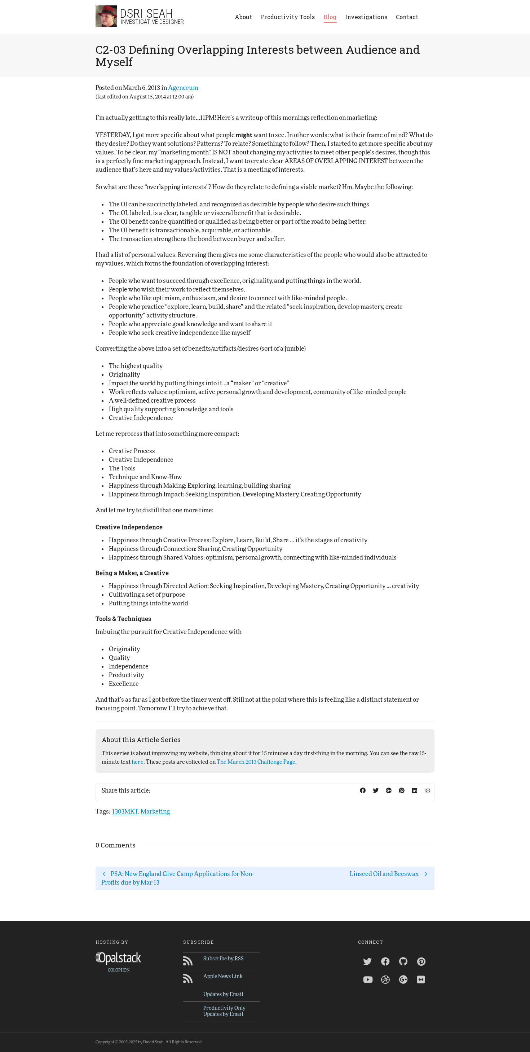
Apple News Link (223, 976)
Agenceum (183, 88)
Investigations (366, 17)
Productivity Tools (288, 17)
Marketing (155, 811)
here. (138, 762)
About (243, 17)
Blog (329, 17)
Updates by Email (223, 994)
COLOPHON (118, 970)
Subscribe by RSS (223, 958)
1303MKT (125, 811)
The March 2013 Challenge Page (256, 762)
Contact (407, 17)
